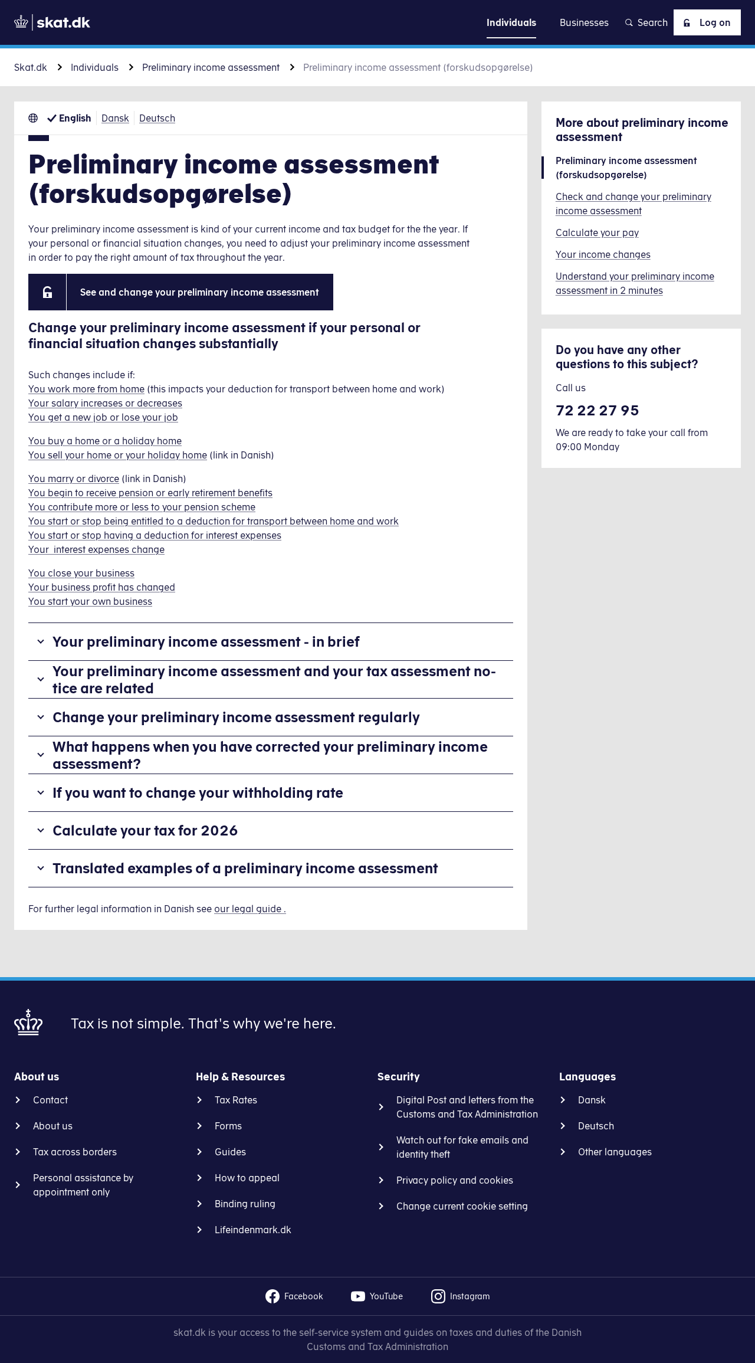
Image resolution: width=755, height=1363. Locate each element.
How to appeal (247, 1177)
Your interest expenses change (96, 549)
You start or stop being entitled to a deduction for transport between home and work (213, 521)
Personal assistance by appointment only (83, 1184)
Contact (50, 1100)
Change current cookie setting (462, 1206)
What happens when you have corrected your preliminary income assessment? (270, 755)
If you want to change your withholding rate (197, 792)
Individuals (95, 67)
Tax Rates (236, 1100)
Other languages (615, 1151)
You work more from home (86, 389)
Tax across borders (75, 1151)
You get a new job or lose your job (103, 417)
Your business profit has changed (101, 587)
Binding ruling (245, 1203)
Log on (715, 22)
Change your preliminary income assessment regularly (236, 717)
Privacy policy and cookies (454, 1180)
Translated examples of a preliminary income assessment (245, 868)
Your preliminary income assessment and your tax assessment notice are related (274, 679)
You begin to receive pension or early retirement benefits (150, 492)
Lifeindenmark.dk (253, 1229)
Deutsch (157, 118)
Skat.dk (30, 67)
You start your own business (90, 601)
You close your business (81, 573)
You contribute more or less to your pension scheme (141, 507)
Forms (228, 1125)
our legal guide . (250, 908)
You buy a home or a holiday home (105, 440)
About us (53, 1125)
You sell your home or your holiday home (117, 455)
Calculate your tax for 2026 (145, 830)
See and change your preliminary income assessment (199, 292)
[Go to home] (52, 22)
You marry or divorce (73, 478)
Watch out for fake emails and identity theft (462, 1147)
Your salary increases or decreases (105, 403)
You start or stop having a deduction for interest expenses (154, 535)
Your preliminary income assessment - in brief (206, 641)
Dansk (115, 118)
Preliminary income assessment (211, 67)
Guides (230, 1151)
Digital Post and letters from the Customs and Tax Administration (467, 1107)
